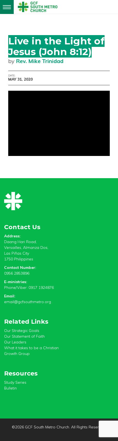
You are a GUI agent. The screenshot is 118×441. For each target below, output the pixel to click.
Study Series (15, 382)
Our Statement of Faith (24, 336)
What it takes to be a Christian (31, 347)
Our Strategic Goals (21, 330)
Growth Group (17, 353)
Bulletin (10, 388)
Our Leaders (15, 342)
